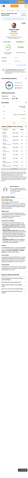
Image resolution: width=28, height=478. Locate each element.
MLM (5, 161)
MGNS (23, 107)
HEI (5, 164)
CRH (5, 157)
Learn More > (13, 192)
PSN (5, 139)
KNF (5, 143)
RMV (5, 146)
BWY (5, 132)
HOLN (5, 154)
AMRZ (5, 135)
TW (5, 150)
